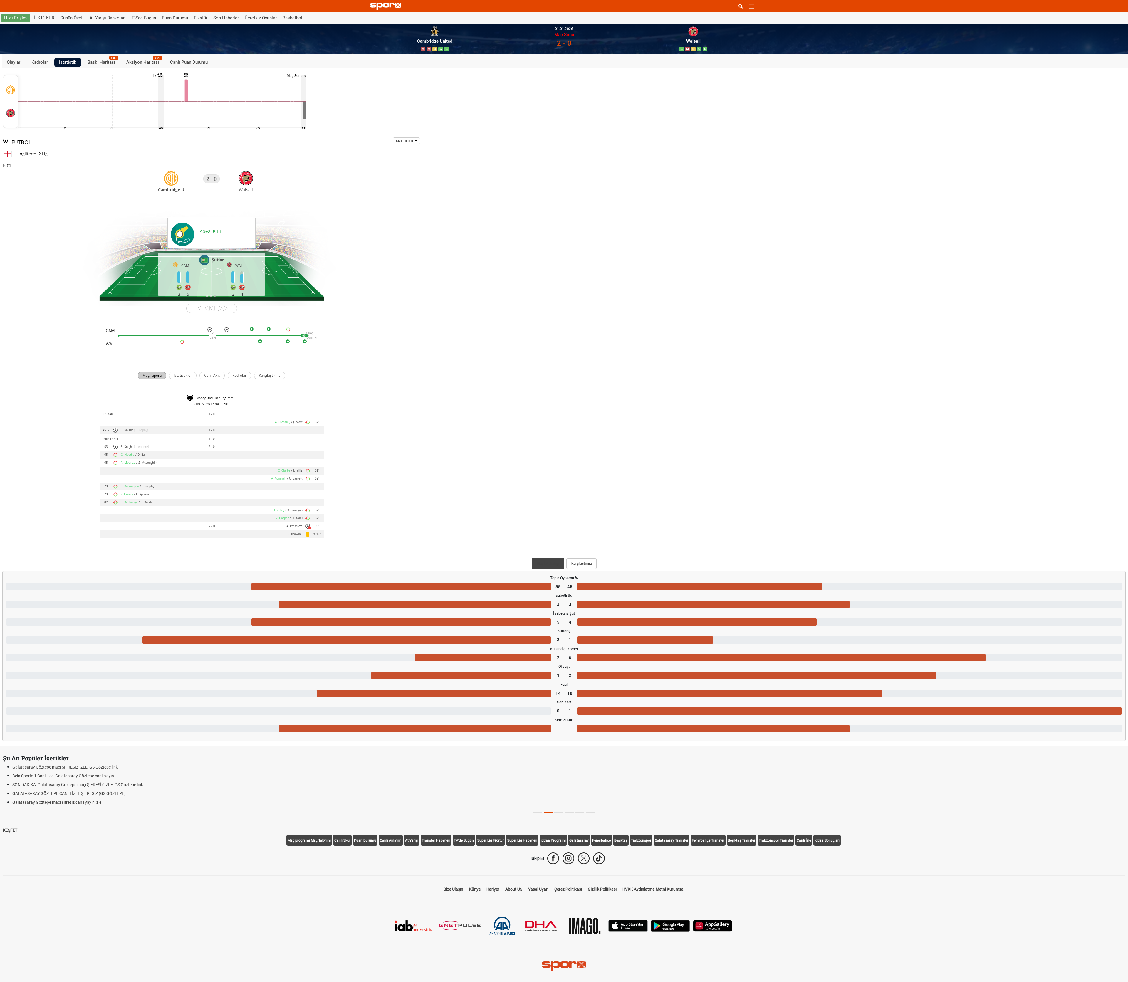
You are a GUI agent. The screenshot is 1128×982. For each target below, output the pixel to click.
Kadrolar (39, 62)
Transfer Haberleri (436, 840)
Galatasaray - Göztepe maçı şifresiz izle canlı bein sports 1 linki (68, 767)
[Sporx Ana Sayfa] (387, 6)
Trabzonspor (641, 840)
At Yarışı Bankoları (108, 18)
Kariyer (492, 889)
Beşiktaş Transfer (741, 840)
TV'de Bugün (144, 18)
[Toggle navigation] (752, 6)
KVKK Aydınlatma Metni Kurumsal (653, 889)
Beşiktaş (620, 840)
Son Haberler (226, 18)
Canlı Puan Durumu (189, 62)
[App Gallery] (712, 925)
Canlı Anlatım (391, 840)
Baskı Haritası (102, 61)
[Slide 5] (590, 812)
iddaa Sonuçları (827, 840)
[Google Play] (670, 925)
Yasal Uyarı (538, 889)
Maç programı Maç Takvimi (309, 840)
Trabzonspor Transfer (776, 840)
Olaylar (13, 62)
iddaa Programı (553, 840)
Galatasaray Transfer (671, 840)
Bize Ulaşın (453, 889)
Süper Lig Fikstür (490, 840)
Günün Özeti (72, 18)
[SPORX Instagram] (568, 858)
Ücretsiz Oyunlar (261, 18)
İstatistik (67, 62)
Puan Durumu (175, 18)
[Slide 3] (569, 812)
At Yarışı (411, 840)
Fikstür (200, 18)
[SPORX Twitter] (583, 858)
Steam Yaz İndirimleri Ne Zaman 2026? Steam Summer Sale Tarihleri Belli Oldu (82, 793)
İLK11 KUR (44, 18)
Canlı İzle (804, 840)
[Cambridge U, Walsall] (10, 101)
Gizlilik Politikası (602, 889)
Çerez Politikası (568, 889)
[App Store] (628, 925)
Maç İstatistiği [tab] (548, 563)
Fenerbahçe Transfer (708, 840)
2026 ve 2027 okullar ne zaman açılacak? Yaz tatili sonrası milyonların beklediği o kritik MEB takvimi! (102, 784)
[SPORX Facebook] (553, 858)
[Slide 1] (548, 812)
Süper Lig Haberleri (522, 840)
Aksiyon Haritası (143, 61)
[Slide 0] (537, 812)
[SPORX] (564, 966)
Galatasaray (579, 840)
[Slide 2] (558, 812)
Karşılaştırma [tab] (581, 563)
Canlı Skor (342, 840)
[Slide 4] (579, 812)
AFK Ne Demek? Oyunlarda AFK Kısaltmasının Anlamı (60, 802)
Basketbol (292, 18)
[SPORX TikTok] (598, 858)
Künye (475, 889)
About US (513, 889)
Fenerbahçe (601, 840)
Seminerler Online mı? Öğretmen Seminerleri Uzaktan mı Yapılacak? (72, 776)
